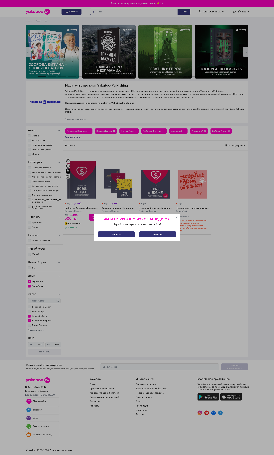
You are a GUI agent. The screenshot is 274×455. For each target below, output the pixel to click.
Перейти (116, 234)
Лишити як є (158, 234)
